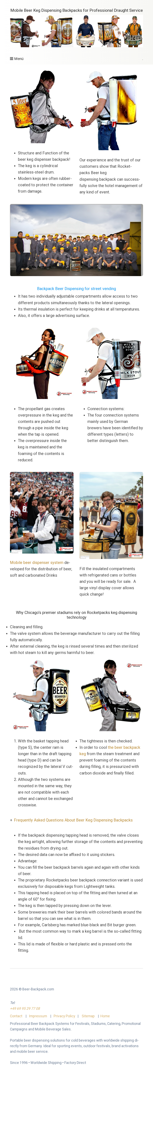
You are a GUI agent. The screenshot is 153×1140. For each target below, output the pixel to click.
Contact (16, 1016)
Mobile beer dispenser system (37, 562)
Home (105, 1016)
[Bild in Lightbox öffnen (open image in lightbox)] (42, 513)
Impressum (37, 1016)
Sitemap (88, 1016)
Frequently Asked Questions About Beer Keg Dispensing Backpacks (73, 820)
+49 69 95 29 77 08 (25, 1009)
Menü (19, 59)
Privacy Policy (64, 1016)
